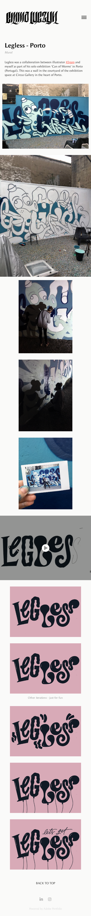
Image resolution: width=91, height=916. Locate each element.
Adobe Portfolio (53, 908)
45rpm (70, 62)
